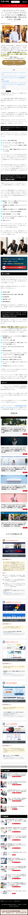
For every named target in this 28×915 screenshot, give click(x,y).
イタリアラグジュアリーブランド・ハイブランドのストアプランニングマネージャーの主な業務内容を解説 (14, 78)
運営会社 (2, 901)
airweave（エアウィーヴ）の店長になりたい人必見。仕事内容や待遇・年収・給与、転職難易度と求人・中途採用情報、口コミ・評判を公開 (13, 488)
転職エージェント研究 (16, 823)
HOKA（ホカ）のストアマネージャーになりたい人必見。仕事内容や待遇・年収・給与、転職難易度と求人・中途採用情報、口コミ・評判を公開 (13, 525)
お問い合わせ (17, 901)
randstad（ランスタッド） (14, 602)
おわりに (4, 87)
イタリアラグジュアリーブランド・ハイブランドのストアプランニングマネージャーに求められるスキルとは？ (14, 84)
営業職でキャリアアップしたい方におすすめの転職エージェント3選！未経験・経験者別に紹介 (17, 837)
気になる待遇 (5, 81)
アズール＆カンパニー (12, 540)
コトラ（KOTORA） (12, 724)
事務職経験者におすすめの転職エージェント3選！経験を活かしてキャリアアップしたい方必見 (17, 845)
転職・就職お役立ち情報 (16, 776)
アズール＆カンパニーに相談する (14, 267)
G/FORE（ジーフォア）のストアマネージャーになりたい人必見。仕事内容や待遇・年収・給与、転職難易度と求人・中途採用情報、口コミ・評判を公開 (13, 506)
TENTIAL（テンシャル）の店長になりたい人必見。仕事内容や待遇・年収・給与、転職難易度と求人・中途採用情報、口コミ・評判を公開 (13, 469)
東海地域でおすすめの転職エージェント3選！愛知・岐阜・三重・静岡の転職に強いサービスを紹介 (17, 859)
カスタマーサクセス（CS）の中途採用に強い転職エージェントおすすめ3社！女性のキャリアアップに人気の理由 (16, 876)
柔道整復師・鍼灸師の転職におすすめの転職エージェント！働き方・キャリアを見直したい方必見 (17, 829)
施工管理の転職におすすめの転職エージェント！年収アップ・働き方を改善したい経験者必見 (17, 821)
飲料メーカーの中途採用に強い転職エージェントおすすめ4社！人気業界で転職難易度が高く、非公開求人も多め (17, 884)
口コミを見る (14, 555)
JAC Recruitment (11, 683)
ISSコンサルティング (12, 642)
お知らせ (13, 854)
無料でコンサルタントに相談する (14, 62)
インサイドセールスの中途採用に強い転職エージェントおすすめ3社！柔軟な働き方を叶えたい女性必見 (17, 868)
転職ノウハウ (14, 809)
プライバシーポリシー (9, 901)
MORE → (25, 434)
